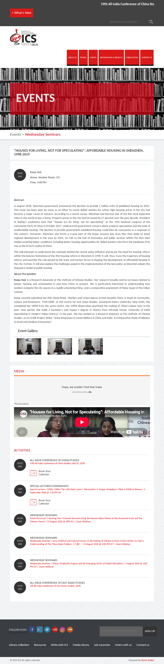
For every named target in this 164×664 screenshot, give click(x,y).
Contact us (143, 645)
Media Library (81, 645)
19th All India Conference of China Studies (118, 4)
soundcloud (70, 629)
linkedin (40, 629)
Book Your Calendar (45, 473)
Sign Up (150, 631)
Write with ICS (59, 645)
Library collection (19, 645)
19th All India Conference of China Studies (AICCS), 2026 (57, 463)
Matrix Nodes (147, 660)
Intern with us (123, 645)
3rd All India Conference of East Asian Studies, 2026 (55, 586)
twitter (47, 629)
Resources (40, 645)
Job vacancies (102, 645)
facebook (32, 629)
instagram (62, 629)
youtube (55, 629)
